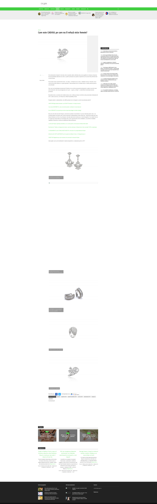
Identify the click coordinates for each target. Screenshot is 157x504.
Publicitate (96, 492)
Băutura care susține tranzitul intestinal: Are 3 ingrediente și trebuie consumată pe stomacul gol (73, 14)
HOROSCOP (83, 8)
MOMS (73, 8)
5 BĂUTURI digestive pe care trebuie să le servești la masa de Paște (63, 137)
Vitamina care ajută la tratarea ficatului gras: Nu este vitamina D (59, 13)
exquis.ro (93, 396)
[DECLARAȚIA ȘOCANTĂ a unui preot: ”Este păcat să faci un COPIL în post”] (68, 494)
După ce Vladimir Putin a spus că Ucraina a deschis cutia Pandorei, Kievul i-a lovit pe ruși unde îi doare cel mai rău (47, 454)
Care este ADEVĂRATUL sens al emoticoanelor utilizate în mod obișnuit (64, 107)
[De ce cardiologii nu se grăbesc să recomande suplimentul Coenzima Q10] (106, 13)
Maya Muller (42, 80)
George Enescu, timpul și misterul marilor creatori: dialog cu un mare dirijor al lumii (88, 453)
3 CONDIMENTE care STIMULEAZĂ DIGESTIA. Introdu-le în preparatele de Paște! (66, 130)
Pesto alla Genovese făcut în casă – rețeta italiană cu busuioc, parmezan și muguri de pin (45, 14)
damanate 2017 (87, 396)
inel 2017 (51, 398)
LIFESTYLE (41, 8)
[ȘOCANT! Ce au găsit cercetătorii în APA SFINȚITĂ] (68, 489)
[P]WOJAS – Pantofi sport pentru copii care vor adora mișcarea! (89, 435)
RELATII (62, 8)
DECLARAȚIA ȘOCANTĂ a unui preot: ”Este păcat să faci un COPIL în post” (79, 493)
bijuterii (58, 396)
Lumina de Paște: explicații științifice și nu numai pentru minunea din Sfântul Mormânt (68, 123)
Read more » (53, 464)
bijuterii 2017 (64, 396)
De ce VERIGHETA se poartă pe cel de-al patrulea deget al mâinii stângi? (64, 110)
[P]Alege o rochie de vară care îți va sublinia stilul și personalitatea (68, 435)
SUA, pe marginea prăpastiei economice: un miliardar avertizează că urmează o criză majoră (68, 454)
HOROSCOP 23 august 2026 (86, 13)
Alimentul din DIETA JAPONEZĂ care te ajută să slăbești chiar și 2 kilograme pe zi (66, 134)
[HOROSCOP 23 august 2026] (79, 13)
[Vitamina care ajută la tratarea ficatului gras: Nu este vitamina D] (53, 13)
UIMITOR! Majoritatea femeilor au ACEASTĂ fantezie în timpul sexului (64, 103)
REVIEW (77, 8)
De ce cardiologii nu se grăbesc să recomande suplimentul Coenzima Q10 (113, 13)
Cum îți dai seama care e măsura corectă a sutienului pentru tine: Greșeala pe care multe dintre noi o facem (47, 436)
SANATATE (47, 8)
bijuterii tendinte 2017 (72, 396)
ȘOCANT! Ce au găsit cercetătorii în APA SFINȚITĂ (79, 489)
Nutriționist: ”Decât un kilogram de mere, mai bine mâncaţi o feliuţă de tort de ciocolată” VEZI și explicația (72, 127)
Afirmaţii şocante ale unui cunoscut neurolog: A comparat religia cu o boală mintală (79, 498)
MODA (57, 8)
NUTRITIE (53, 8)
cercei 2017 (80, 396)
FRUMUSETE (67, 8)
